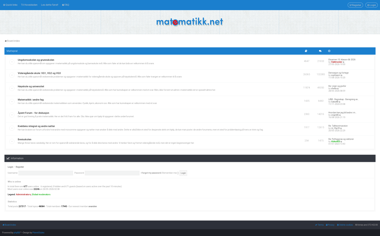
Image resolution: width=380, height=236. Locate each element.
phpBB (17, 232)
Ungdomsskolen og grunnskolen (36, 59)
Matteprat (12, 50)
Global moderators (41, 194)
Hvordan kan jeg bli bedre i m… (342, 112)
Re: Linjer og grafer (337, 86)
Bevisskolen (24, 139)
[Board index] (190, 22)
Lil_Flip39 (335, 128)
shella (334, 88)
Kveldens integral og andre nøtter (36, 126)
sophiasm (335, 75)
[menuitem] (29, 5)
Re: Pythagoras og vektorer (341, 139)
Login (10, 167)
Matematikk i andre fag (31, 99)
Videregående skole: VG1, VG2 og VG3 (39, 73)
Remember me (169, 173)
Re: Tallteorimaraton (338, 126)
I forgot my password (151, 173)
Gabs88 (334, 102)
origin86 (335, 115)
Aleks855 (335, 141)
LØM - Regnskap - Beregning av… (343, 99)
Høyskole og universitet (31, 86)
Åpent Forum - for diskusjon (33, 112)
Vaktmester (336, 62)
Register (20, 167)
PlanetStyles (38, 232)
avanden (92, 206)
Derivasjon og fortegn (338, 73)
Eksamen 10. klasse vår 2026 (342, 59)
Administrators (23, 194)
